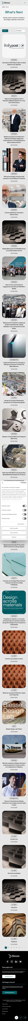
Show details (21, 524)
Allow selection (14, 532)
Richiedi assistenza (9, 992)
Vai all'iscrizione (9, 976)
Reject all (14, 537)
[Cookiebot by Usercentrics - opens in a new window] (20, 483)
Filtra (4, 30)
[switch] (24, 510)
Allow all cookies (14, 528)
